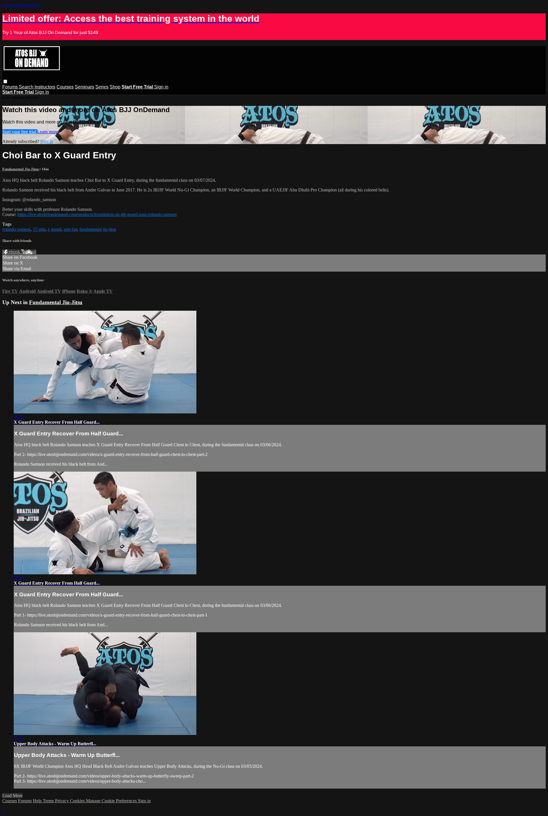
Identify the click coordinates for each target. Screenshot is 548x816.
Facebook (11, 251)
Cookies (78, 800)
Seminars (84, 86)
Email (31, 251)
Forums (10, 86)
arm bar (70, 229)
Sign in (161, 86)
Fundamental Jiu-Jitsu (20, 169)
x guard (54, 229)
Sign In (42, 92)
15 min (39, 229)
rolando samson (16, 229)
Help (38, 800)
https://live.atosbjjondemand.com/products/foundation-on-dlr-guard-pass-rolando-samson (97, 214)
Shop (115, 86)
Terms (49, 800)
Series (101, 86)
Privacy (62, 800)
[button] (5, 81)
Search (27, 86)
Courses (65, 86)
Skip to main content (20, 4)
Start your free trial (19, 131)
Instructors (45, 86)
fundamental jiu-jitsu (97, 229)
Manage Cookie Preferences (112, 800)
